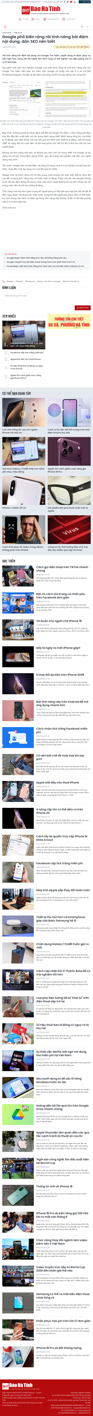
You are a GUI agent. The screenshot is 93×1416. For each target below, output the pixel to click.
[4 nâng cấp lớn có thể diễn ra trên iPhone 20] (18, 818)
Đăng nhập (86, 2)
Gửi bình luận (83, 308)
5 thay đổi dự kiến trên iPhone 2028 (60, 675)
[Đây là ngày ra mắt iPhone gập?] (18, 656)
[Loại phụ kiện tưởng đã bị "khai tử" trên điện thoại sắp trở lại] (18, 1006)
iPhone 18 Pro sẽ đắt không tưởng (58, 1348)
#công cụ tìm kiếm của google (48, 281)
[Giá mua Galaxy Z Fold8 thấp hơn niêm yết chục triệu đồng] (23, 335)
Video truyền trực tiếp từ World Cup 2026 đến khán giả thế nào (60, 1269)
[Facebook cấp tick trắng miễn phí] (18, 872)
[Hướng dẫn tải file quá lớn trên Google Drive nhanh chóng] (18, 1114)
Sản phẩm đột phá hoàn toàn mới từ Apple (68, 509)
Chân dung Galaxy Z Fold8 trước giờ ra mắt (62, 946)
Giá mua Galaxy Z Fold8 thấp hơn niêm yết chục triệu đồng (26, 344)
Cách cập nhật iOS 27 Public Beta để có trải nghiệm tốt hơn (63, 972)
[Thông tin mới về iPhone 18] (18, 1195)
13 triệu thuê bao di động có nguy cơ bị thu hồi (26, 367)
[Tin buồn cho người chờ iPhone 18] (18, 629)
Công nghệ (6, 33)
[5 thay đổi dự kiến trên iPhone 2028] (18, 683)
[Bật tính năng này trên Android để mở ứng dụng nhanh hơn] (18, 710)
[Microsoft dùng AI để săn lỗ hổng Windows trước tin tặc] (18, 1087)
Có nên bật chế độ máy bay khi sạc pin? (60, 757)
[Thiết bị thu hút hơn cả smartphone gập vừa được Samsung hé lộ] (18, 926)
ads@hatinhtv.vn (84, 1413)
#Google (10, 281)
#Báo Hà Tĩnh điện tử (71, 281)
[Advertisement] (46, 229)
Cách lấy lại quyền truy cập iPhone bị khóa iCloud (61, 838)
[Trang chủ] (5, 26)
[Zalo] (75, 2)
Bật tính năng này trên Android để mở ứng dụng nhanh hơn (62, 703)
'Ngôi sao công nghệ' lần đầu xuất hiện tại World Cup (62, 1161)
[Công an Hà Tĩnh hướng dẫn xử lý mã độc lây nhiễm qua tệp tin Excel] (69, 529)
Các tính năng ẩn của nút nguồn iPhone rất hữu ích (20, 431)
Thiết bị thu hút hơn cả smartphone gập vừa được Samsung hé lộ (60, 919)
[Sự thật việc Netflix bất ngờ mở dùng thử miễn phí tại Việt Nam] (18, 1060)
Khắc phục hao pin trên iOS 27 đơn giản (63, 1321)
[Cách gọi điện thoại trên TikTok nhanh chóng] (18, 576)
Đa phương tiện (53, 19)
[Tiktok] (68, 2)
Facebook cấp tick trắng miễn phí (26, 352)
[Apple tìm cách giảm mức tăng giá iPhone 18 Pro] (69, 451)
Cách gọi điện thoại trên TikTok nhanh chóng (62, 569)
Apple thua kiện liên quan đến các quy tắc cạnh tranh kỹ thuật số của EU (62, 1134)
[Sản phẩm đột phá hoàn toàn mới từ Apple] (69, 490)
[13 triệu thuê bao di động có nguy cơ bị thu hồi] (18, 1033)
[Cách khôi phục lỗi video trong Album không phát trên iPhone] (23, 529)
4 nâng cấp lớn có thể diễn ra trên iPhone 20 (59, 811)
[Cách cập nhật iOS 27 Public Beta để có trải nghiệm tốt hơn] (18, 979)
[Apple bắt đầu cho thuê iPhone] (18, 791)
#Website (19, 281)
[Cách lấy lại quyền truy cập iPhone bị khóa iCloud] (18, 845)
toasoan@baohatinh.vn (82, 1408)
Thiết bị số (18, 33)
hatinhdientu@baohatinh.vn (61, 1408)
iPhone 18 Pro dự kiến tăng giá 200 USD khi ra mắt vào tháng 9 (62, 1215)
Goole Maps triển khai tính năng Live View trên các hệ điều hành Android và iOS (45, 266)
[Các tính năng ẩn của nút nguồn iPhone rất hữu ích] (23, 412)
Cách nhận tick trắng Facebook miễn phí (61, 730)
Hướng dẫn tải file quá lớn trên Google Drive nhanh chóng (62, 1107)
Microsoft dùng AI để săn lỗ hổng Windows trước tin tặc (58, 1080)
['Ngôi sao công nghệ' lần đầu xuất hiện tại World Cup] (18, 1168)
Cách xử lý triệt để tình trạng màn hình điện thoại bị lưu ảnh (69, 431)
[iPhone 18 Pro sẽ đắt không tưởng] (18, 1356)
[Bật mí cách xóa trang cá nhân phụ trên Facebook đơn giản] (18, 602)
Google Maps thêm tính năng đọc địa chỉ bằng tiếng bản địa (36, 258)
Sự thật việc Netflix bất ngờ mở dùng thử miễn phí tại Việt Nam (61, 1053)
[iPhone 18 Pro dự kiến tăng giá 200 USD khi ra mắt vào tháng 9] (18, 1222)
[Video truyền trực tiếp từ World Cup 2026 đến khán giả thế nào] (18, 1276)
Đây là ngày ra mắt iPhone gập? (58, 648)
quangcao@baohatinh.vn (67, 1413)
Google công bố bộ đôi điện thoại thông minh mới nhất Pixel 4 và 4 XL (41, 262)
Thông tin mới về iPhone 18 (54, 1186)
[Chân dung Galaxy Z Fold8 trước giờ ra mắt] (18, 953)
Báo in (38, 19)
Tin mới (25, 19)
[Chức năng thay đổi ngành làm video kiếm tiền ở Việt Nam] (18, 1249)
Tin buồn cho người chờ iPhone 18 (59, 621)
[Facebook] (65, 2)
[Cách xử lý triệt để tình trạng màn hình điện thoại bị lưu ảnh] (69, 412)
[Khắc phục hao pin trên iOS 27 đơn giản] (18, 1329)
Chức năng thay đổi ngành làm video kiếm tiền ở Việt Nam (61, 1242)
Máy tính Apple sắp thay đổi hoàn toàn (63, 890)
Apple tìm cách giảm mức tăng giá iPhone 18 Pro (25, 376)
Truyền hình (71, 19)
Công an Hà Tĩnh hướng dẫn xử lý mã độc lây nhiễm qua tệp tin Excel (68, 548)
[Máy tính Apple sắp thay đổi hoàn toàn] (18, 899)
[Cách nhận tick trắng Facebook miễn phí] (18, 737)
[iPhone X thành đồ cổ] (23, 490)
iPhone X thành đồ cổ (14, 507)
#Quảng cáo (30, 281)
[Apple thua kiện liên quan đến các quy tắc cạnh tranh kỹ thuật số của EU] (18, 1141)
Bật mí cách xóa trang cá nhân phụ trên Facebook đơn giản (60, 595)
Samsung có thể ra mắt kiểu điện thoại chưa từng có (62, 1295)
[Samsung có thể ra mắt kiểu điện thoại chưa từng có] (18, 1302)
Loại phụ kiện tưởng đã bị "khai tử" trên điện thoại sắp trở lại (62, 999)
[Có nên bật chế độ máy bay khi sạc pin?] (18, 764)
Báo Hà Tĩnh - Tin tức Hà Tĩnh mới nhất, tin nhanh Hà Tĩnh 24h (46, 10)
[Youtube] (71, 2)
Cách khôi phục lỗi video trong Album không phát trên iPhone (22, 548)
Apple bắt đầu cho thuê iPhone (25, 359)
